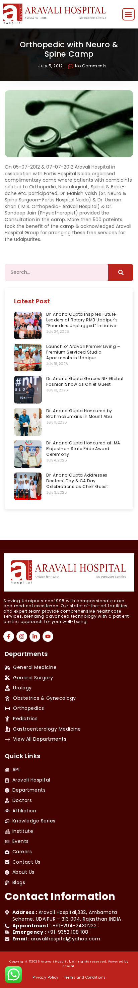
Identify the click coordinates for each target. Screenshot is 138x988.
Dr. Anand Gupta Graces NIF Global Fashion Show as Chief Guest (85, 381)
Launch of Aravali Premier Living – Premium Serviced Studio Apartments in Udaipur (83, 352)
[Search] (120, 272)
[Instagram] (21, 636)
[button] (128, 14)
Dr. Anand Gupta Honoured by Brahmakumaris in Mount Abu (79, 413)
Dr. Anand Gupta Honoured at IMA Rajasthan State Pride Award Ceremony (83, 448)
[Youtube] (48, 636)
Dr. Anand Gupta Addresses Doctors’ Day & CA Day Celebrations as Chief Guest (77, 480)
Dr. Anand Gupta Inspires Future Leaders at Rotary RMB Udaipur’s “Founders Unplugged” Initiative (82, 319)
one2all (69, 966)
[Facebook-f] (8, 636)
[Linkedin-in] (34, 636)
